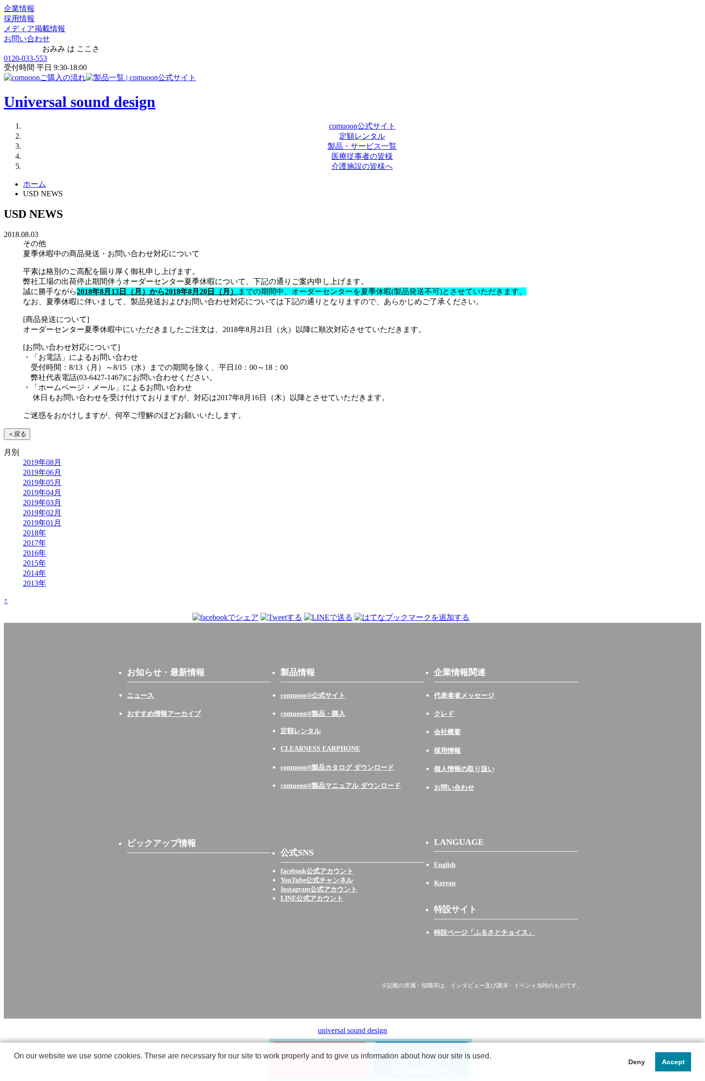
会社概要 (447, 732)
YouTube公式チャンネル (317, 880)
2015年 (34, 563)
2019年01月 (42, 523)
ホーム (34, 184)
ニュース (140, 695)
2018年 (34, 533)
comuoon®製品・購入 (313, 713)
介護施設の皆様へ (362, 166)
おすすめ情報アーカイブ (164, 713)
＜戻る (17, 434)
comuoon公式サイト (362, 126)
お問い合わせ (27, 39)
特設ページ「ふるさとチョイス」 (484, 932)
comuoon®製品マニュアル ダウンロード (341, 785)
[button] (15, 1068)
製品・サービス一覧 (362, 146)
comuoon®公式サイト (313, 695)
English (445, 864)
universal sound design (352, 1030)
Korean (445, 883)
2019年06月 (42, 472)
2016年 (34, 553)
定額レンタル (362, 136)
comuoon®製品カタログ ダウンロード (337, 767)
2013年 (34, 583)
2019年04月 (42, 492)
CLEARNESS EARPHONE (320, 748)
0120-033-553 (25, 58)
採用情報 (19, 18)
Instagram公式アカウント (319, 889)
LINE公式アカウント (312, 898)
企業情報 (19, 8)
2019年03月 (42, 503)
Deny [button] (636, 1062)
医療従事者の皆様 (362, 156)
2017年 (34, 543)
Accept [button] (673, 1062)
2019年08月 (42, 462)
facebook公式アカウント (317, 871)
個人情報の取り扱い (464, 768)
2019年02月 (42, 513)
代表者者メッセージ (464, 695)
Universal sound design (79, 101)
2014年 (34, 573)
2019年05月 (42, 482)
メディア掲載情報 (34, 28)
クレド (444, 713)
